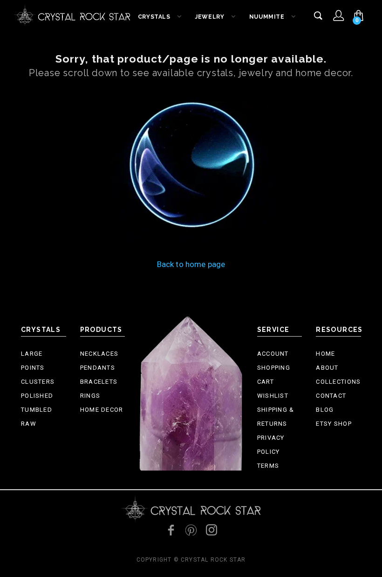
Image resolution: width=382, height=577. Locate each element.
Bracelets (99, 381)
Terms (268, 465)
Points (33, 367)
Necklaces (99, 353)
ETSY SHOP (334, 423)
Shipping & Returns (275, 416)
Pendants (97, 367)
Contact (331, 395)
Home (325, 353)
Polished (37, 395)
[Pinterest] (191, 529)
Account (273, 353)
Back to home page (191, 264)
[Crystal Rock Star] (72, 14)
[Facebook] (170, 529)
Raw (28, 423)
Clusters (38, 381)
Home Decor (101, 409)
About (327, 367)
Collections (338, 381)
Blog (325, 409)
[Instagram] (211, 529)
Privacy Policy (271, 444)
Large (32, 353)
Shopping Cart (273, 374)
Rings (90, 395)
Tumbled (36, 409)
